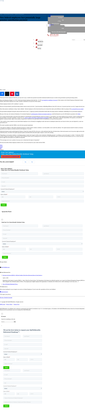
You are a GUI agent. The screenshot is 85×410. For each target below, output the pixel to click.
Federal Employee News (8, 14)
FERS (79, 114)
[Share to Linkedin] (17, 94)
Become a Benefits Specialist (59, 31)
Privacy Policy (9, 304)
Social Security (55, 23)
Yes (25, 161)
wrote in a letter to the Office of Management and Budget (36, 117)
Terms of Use (16, 304)
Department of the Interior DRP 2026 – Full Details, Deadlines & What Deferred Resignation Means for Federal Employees (22, 275)
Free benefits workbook (10, 156)
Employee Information (19, 14)
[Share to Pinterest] (12, 94)
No (32, 161)
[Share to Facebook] (2, 94)
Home (1, 14)
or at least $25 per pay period (77, 109)
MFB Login (2, 304)
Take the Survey (4, 291)
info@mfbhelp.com (5, 267)
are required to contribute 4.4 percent (49, 100)
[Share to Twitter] (7, 94)
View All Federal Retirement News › (10, 284)
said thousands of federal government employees (41, 114)
